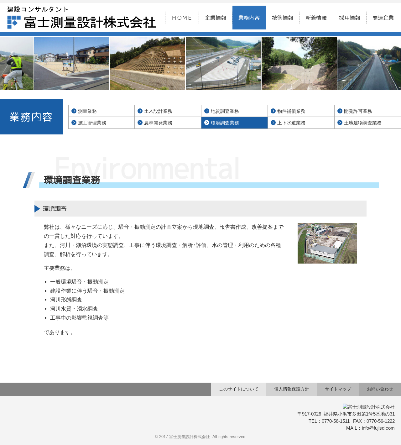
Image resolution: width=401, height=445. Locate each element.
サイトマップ (338, 388)
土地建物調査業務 (363, 122)
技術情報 (282, 17)
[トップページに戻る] (81, 10)
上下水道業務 (291, 122)
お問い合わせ (380, 388)
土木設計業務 (158, 111)
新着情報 (316, 17)
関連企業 (383, 17)
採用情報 (349, 17)
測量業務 (87, 111)
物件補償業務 (291, 111)
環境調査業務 (225, 122)
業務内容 (249, 17)
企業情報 (215, 17)
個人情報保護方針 (291, 388)
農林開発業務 (158, 122)
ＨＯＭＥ (182, 17)
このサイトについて (238, 388)
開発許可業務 (358, 111)
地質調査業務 (225, 111)
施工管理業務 (92, 122)
